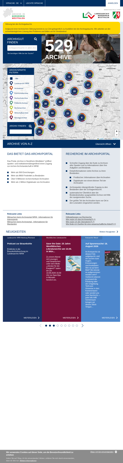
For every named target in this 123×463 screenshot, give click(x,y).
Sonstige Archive (20, 118)
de (17, 3)
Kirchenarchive (20, 108)
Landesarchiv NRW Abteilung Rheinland (21, 238)
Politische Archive (21, 103)
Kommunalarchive (21, 93)
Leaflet (101, 139)
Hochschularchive (21, 98)
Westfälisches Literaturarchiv (56, 238)
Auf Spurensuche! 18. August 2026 (96, 244)
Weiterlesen (30, 318)
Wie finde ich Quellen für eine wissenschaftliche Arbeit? (89, 224)
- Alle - (16, 78)
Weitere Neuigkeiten (107, 232)
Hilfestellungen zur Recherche (79, 217)
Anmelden (113, 3)
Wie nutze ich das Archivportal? (79, 219)
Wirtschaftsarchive (21, 113)
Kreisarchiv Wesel (91, 238)
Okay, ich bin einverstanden (102, 452)
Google (115, 139)
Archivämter (19, 88)
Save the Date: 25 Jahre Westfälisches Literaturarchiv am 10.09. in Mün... (59, 247)
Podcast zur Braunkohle (19, 243)
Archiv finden (17, 126)
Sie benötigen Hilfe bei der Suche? (20, 53)
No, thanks (116, 452)
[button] (85, 70)
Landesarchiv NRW (21, 83)
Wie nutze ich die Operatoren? (79, 222)
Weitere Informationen (28, 461)
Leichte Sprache (34, 3)
